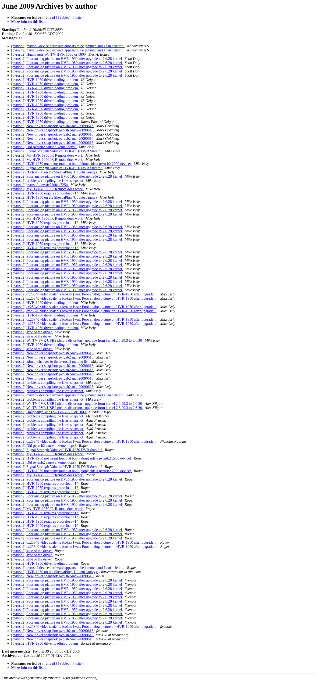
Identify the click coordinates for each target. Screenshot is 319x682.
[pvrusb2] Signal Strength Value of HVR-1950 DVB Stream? (57, 151)
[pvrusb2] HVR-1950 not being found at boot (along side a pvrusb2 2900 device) (71, 164)
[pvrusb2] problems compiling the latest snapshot (47, 181)
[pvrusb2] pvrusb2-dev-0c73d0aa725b (40, 185)
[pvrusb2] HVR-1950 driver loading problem (45, 80)
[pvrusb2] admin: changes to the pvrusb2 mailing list (50, 361)
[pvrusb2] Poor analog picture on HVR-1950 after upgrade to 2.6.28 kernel (67, 59)
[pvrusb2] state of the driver (32, 332)
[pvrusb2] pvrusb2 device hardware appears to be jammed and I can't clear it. (68, 46)
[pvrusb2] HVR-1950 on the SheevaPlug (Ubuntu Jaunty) (54, 172)
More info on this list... (28, 22)
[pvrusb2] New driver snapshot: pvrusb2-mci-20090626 (52, 387)
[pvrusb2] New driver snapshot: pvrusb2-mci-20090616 (52, 126)
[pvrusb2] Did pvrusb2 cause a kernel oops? (44, 147)
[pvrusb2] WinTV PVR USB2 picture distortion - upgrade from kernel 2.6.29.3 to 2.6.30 (77, 340)
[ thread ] (50, 17)
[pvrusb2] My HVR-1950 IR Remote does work (47, 155)
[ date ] (78, 17)
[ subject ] (65, 17)
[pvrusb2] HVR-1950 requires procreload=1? (45, 193)
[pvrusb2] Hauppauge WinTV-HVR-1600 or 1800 (49, 54)
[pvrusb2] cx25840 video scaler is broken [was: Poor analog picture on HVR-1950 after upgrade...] (84, 294)
